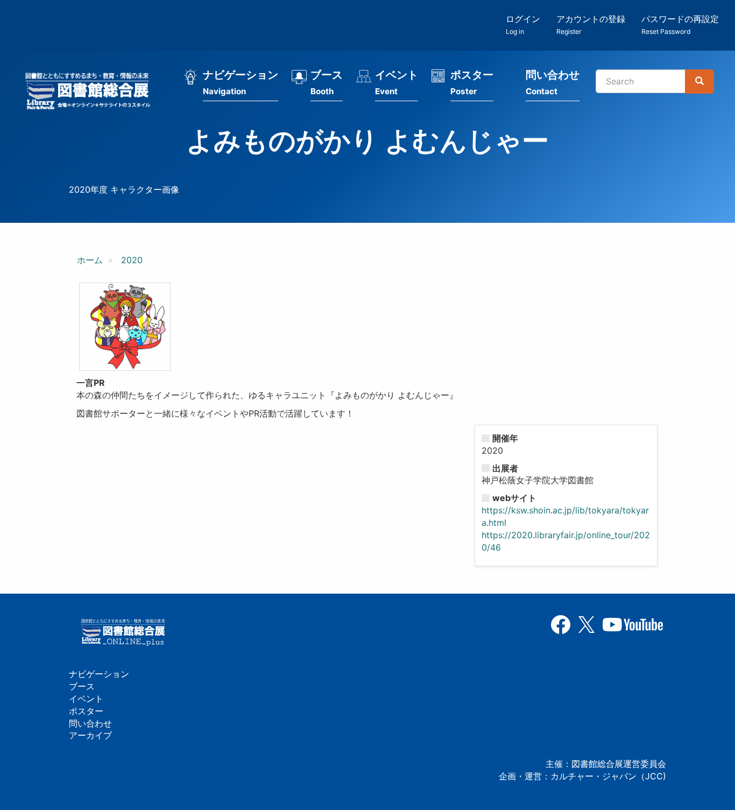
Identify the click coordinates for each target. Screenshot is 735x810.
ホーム (90, 260)
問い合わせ (552, 82)
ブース (326, 82)
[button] (125, 327)
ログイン (523, 24)
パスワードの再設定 (680, 24)
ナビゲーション (240, 82)
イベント (396, 82)
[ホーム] (91, 92)
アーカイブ (90, 735)
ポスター (471, 82)
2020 (132, 260)
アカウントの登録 (590, 24)
